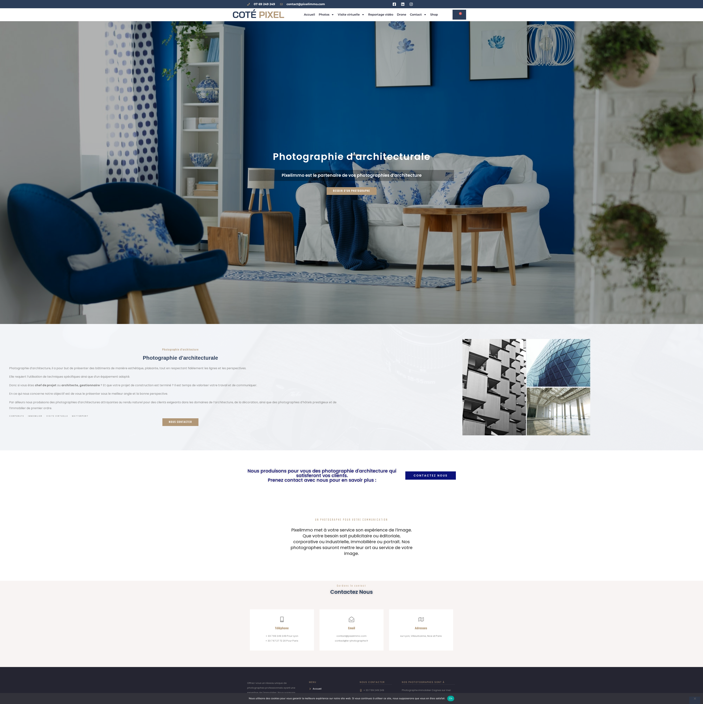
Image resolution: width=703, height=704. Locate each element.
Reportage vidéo (380, 14)
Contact (416, 14)
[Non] (694, 700)
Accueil (309, 14)
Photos (324, 14)
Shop (434, 14)
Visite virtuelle (349, 14)
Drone (401, 14)
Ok (450, 698)
